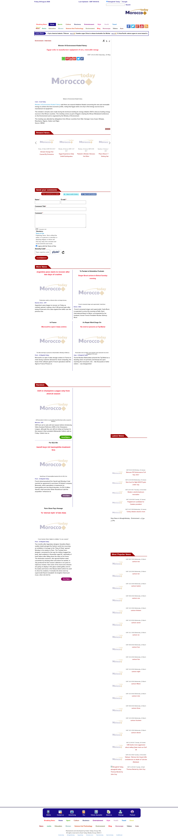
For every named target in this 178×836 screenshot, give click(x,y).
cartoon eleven (136, 732)
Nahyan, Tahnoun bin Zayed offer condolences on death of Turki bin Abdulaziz (136, 759)
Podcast (132, 815)
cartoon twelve (136, 586)
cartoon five (136, 659)
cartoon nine (136, 696)
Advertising (72, 815)
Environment (39, 40)
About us (109, 815)
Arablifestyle (119, 835)
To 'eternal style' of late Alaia (53, 513)
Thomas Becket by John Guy (135, 769)
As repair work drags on (92, 322)
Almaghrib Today (114, 1)
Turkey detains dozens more (136, 511)
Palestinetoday (99, 835)
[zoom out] (109, 41)
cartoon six (135, 635)
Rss (84, 815)
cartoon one (136, 598)
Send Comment (41, 258)
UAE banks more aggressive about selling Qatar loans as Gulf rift (136, 747)
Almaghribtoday (71, 835)
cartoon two (136, 561)
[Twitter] (71, 195)
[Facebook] (89, 195)
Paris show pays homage (53, 508)
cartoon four (136, 647)
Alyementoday (109, 835)
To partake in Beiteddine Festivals (92, 271)
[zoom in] (104, 41)
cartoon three (136, 708)
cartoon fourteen (136, 720)
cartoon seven (136, 622)
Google (124, 1)
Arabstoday (61, 835)
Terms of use (40, 233)
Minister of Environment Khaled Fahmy (47, 104)
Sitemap (120, 815)
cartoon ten (136, 574)
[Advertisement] (79, 12)
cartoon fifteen (136, 684)
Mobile (48, 815)
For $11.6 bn (53, 443)
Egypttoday (80, 835)
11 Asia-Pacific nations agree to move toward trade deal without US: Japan (133, 33)
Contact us (60, 815)
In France (53, 322)
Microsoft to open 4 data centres (54, 327)
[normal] (106, 41)
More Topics (65, 437)
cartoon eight (136, 671)
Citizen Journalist (96, 815)
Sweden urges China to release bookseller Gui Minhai (85, 33)
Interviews (48, 40)
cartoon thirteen (136, 610)
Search (128, 5)
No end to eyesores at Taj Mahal (92, 327)
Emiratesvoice (89, 835)
